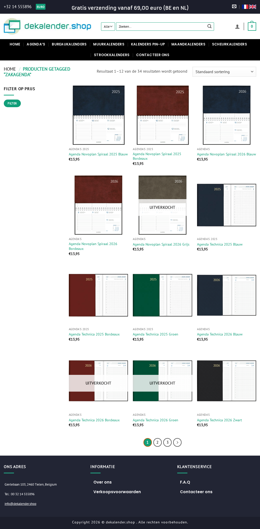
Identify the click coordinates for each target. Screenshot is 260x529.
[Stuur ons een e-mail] (234, 6)
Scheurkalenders (229, 44)
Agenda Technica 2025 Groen (155, 334)
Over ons (102, 482)
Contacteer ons (152, 55)
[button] (237, 26)
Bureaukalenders (69, 44)
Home (15, 44)
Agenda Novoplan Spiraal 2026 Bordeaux (93, 246)
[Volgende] (177, 442)
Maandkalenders (188, 44)
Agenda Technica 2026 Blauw (219, 334)
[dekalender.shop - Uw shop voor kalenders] (48, 26)
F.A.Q (185, 482)
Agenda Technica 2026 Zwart (219, 420)
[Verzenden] (209, 26)
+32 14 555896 (17, 6)
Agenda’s (36, 44)
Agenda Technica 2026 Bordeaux (94, 420)
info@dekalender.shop (20, 504)
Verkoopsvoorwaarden (117, 491)
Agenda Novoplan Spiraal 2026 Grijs (161, 244)
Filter (12, 103)
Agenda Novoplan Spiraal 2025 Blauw (98, 154)
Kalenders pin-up (148, 44)
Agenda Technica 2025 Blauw (219, 244)
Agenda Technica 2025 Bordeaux (94, 334)
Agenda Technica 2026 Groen (155, 420)
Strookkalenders (111, 55)
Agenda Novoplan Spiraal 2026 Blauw (226, 154)
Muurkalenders (108, 44)
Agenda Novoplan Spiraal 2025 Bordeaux (157, 156)
